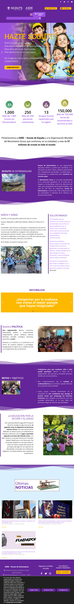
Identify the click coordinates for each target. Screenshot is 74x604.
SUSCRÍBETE (65, 572)
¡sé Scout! (53, 270)
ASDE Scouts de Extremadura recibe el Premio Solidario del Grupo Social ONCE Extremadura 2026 (55, 521)
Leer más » (4, 527)
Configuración (63, 590)
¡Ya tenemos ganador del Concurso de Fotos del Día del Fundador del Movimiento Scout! (18, 552)
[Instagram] (68, 1)
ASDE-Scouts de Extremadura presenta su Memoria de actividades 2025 (18, 521)
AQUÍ (15, 594)
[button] (31, 14)
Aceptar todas (34, 590)
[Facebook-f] (60, 1)
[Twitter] (64, 1)
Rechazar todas (48, 590)
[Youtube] (71, 1)
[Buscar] (39, 18)
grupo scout (23, 242)
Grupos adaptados (7, 222)
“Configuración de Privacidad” (13, 602)
